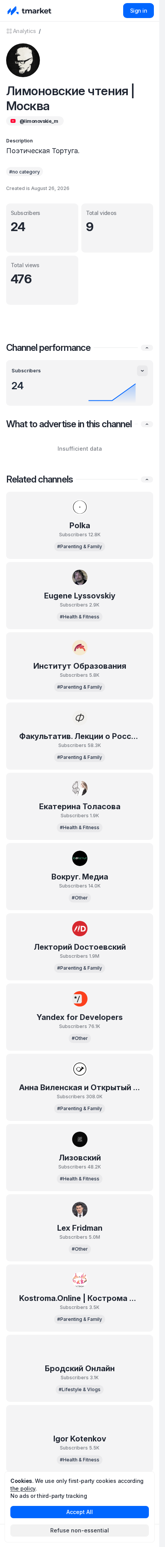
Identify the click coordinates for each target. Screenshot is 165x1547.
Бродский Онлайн (80, 1368)
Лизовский (80, 1157)
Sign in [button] (138, 10)
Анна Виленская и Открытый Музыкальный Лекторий (79, 1087)
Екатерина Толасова (79, 806)
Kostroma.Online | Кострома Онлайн (79, 1298)
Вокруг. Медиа (79, 876)
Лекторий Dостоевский (80, 947)
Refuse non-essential (79, 1530)
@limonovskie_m (39, 121)
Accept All (79, 1512)
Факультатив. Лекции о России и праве (79, 736)
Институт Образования (79, 666)
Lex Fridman (79, 1228)
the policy (22, 1488)
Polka (79, 525)
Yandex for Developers (79, 1017)
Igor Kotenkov (79, 1438)
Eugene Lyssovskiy (80, 595)
